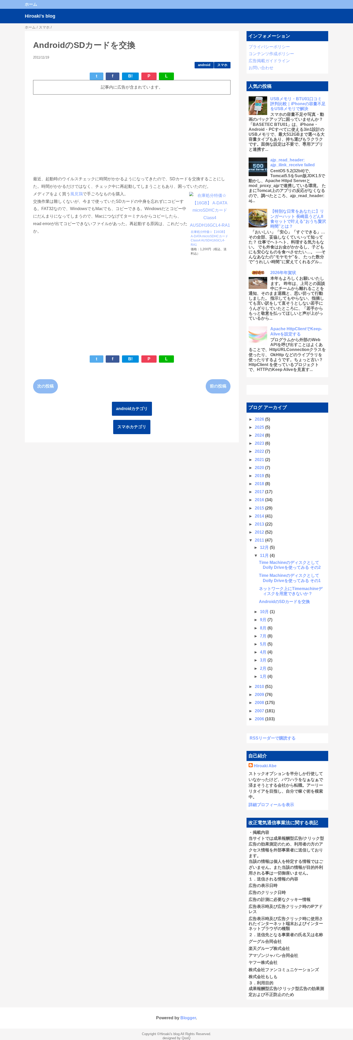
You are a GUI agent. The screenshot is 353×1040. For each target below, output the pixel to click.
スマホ (222, 65)
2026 (260, 419)
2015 (260, 508)
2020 (260, 467)
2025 (260, 427)
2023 (260, 443)
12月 (265, 547)
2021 (260, 459)
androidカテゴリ (132, 408)
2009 (260, 694)
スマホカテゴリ (131, 427)
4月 (263, 652)
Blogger (188, 1018)
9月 (263, 620)
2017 (260, 492)
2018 (260, 484)
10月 (265, 611)
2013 (260, 524)
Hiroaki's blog (40, 16)
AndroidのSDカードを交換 (284, 601)
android (204, 65)
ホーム (31, 4)
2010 (260, 686)
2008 (260, 702)
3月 (263, 660)
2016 (260, 500)
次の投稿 (45, 386)
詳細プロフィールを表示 (271, 804)
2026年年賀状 (283, 272)
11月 (265, 555)
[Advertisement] (132, 135)
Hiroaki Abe (265, 766)
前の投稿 (218, 386)
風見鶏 (76, 194)
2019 (260, 476)
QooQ (186, 1038)
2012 (260, 532)
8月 (263, 628)
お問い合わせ (261, 68)
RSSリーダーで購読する (273, 738)
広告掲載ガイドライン (269, 61)
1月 (263, 676)
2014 (260, 516)
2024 (260, 435)
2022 (260, 451)
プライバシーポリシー (269, 47)
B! (130, 76)
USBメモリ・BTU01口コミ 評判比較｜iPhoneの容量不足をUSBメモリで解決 (298, 104)
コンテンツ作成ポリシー (271, 54)
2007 (260, 711)
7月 (263, 636)
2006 (260, 719)
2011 (260, 540)
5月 (263, 644)
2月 (263, 668)
